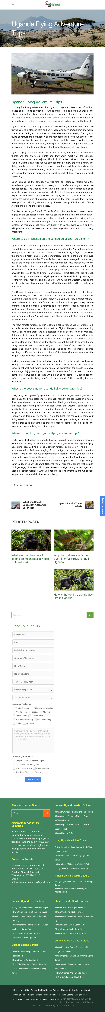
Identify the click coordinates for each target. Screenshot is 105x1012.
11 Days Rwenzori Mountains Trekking (71, 868)
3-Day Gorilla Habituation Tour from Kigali (29, 907)
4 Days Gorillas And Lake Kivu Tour (70, 912)
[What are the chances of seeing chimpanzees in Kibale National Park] (31, 540)
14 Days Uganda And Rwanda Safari (71, 973)
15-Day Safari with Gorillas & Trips (69, 977)
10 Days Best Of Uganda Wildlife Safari (72, 864)
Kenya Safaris (50, 995)
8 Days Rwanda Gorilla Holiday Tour (70, 933)
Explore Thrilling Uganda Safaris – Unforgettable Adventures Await (60, 990)
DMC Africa (36, 999)
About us (25, 990)
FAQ (45, 999)
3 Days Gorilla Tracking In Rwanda (70, 907)
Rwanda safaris (35, 995)
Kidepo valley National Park (79, 324)
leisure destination (20, 114)
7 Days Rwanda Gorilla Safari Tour (69, 929)
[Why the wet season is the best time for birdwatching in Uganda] (74, 540)
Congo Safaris (81, 995)
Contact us (54, 999)
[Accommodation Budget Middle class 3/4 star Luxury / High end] (33, 697)
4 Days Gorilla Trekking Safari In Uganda (29, 912)
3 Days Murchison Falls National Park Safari (74, 812)
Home (16, 990)
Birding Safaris (19, 995)
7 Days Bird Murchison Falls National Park (29, 964)
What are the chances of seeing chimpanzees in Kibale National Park (30, 559)
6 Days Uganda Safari (64, 833)
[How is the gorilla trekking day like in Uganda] (74, 579)
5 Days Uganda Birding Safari (24, 960)
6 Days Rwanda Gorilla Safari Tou (69, 925)
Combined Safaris (21, 999)
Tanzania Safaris (65, 995)
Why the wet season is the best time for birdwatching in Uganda (72, 559)
